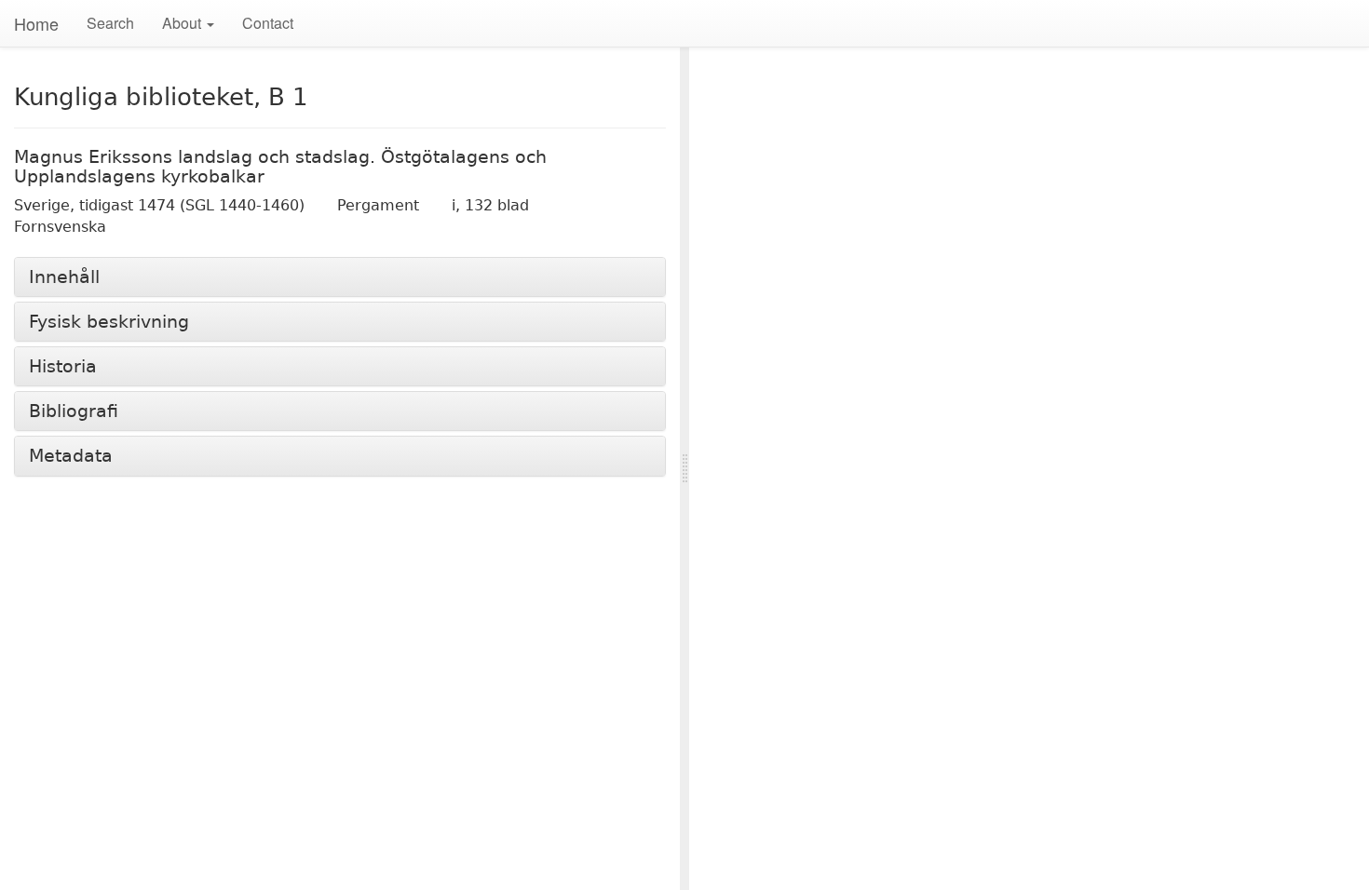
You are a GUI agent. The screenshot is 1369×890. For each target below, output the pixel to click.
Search (110, 23)
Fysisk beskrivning (109, 321)
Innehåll (64, 277)
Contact (267, 23)
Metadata (71, 455)
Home (36, 23)
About (183, 23)
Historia (63, 366)
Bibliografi (73, 411)
